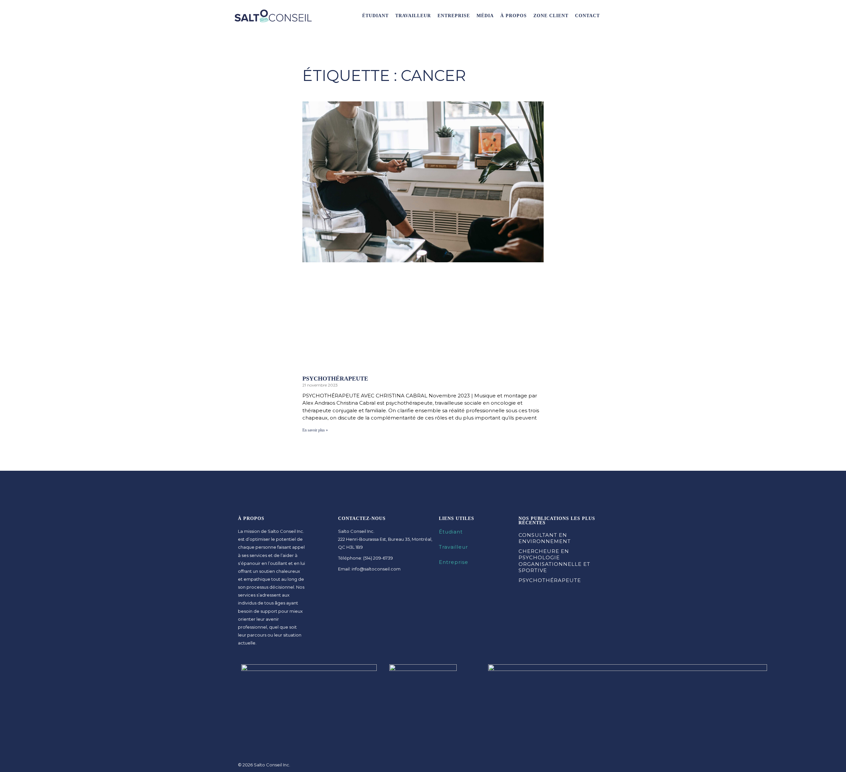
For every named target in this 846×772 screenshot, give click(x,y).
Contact (587, 15)
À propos (513, 15)
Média (485, 15)
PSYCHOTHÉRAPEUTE (335, 378)
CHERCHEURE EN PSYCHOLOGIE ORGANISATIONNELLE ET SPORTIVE (554, 561)
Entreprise (454, 15)
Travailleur (413, 15)
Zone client (550, 15)
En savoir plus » (315, 430)
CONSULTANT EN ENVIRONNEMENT (545, 538)
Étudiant (375, 15)
